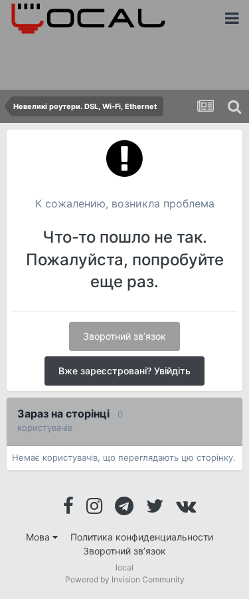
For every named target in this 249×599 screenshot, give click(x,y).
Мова (39, 536)
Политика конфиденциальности (141, 536)
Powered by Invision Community (125, 579)
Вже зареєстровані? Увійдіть (124, 370)
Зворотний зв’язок (124, 336)
